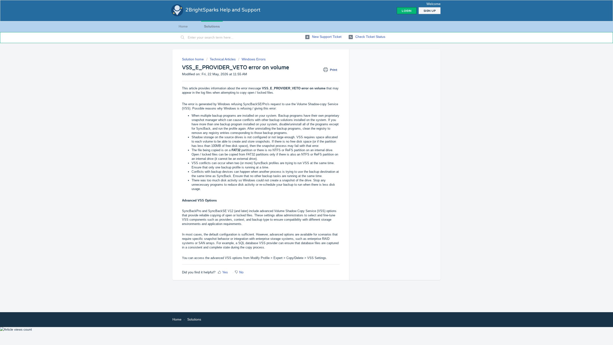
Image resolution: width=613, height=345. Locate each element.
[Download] (297, 111)
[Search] (182, 37)
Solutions (212, 26)
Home (183, 26)
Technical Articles (223, 59)
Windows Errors (254, 59)
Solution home (193, 59)
